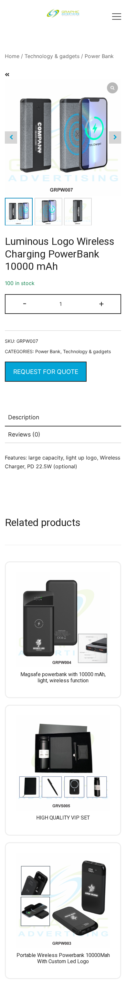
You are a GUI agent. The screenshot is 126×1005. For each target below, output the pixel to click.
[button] (115, 137)
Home (12, 56)
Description (23, 417)
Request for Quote (45, 372)
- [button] (25, 303)
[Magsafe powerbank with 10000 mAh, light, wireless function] (63, 619)
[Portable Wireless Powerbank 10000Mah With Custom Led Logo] (63, 900)
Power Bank (99, 56)
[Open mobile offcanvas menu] (116, 16)
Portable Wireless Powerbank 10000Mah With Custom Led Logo (63, 958)
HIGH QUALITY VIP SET (63, 818)
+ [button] (101, 303)
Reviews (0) (24, 434)
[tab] (63, 417)
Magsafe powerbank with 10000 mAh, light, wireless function (63, 677)
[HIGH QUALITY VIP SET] (63, 763)
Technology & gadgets (52, 56)
